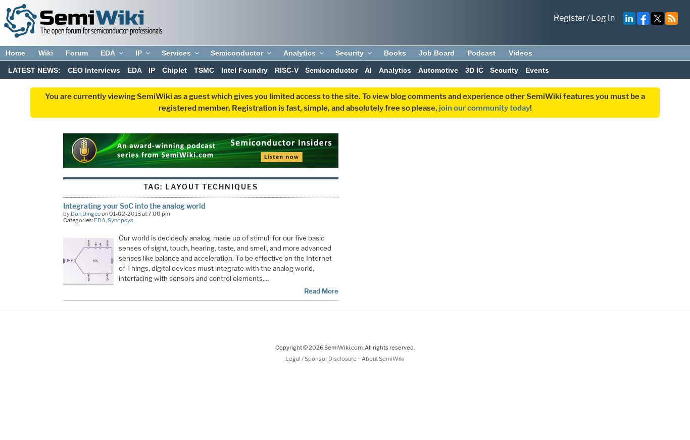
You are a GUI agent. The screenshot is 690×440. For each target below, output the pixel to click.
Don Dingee (86, 213)
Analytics (299, 53)
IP (138, 53)
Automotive (438, 70)
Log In (603, 18)
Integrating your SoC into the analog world (134, 206)
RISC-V (287, 70)
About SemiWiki (383, 358)
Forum (77, 53)
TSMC (204, 70)
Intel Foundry (244, 70)
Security (349, 53)
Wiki (45, 53)
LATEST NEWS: (34, 70)
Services (176, 53)
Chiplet (174, 70)
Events (537, 70)
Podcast (481, 53)
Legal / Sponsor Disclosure (321, 358)
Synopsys (120, 220)
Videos (520, 53)
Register (569, 18)
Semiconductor (237, 53)
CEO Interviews (94, 70)
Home (15, 53)
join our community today (484, 108)
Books (395, 53)
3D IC (474, 70)
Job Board (437, 53)
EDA (108, 53)
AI (368, 70)
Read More (321, 291)
